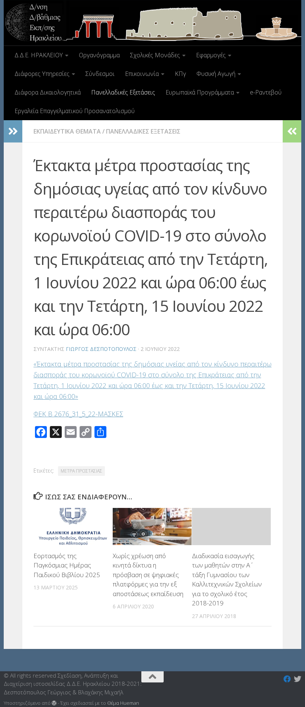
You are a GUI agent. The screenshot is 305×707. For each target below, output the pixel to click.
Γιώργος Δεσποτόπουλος (101, 348)
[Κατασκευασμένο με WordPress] (54, 703)
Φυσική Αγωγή (215, 74)
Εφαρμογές (211, 55)
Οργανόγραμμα (99, 55)
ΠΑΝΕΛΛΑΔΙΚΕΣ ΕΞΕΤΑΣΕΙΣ (143, 131)
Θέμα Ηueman (123, 703)
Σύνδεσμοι (100, 74)
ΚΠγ (180, 74)
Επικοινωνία (142, 74)
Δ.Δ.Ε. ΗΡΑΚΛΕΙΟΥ (39, 55)
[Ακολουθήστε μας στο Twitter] (297, 679)
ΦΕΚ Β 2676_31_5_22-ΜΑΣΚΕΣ (78, 413)
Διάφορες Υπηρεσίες (42, 74)
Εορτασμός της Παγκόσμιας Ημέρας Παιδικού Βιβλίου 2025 (66, 565)
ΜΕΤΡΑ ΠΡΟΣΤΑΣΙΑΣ (81, 471)
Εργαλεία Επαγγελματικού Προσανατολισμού (75, 111)
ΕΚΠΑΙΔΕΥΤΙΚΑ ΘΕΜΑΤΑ (67, 131)
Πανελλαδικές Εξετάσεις (123, 92)
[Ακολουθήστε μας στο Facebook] (287, 679)
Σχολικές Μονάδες (155, 55)
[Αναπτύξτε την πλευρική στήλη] (13, 131)
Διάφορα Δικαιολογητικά (48, 92)
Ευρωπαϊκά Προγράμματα (200, 92)
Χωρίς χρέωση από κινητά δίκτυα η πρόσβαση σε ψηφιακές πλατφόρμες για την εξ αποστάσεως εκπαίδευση (148, 574)
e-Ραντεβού (266, 92)
